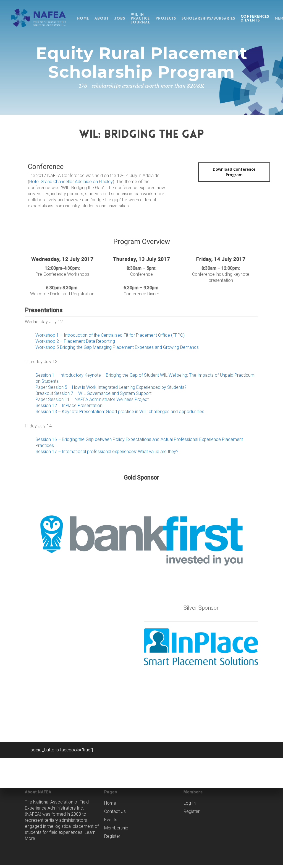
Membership (116, 828)
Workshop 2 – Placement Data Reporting (75, 341)
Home (110, 803)
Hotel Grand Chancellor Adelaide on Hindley (71, 181)
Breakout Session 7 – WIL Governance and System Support (93, 393)
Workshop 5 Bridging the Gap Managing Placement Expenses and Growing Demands (117, 347)
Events (110, 819)
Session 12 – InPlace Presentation (68, 405)
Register (112, 836)
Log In (190, 803)
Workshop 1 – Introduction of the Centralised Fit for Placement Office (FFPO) (110, 335)
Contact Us (115, 811)
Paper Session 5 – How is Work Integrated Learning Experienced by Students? (111, 387)
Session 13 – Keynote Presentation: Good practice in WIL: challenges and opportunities (119, 411)
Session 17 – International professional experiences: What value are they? (106, 451)
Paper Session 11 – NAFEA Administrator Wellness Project (92, 399)
